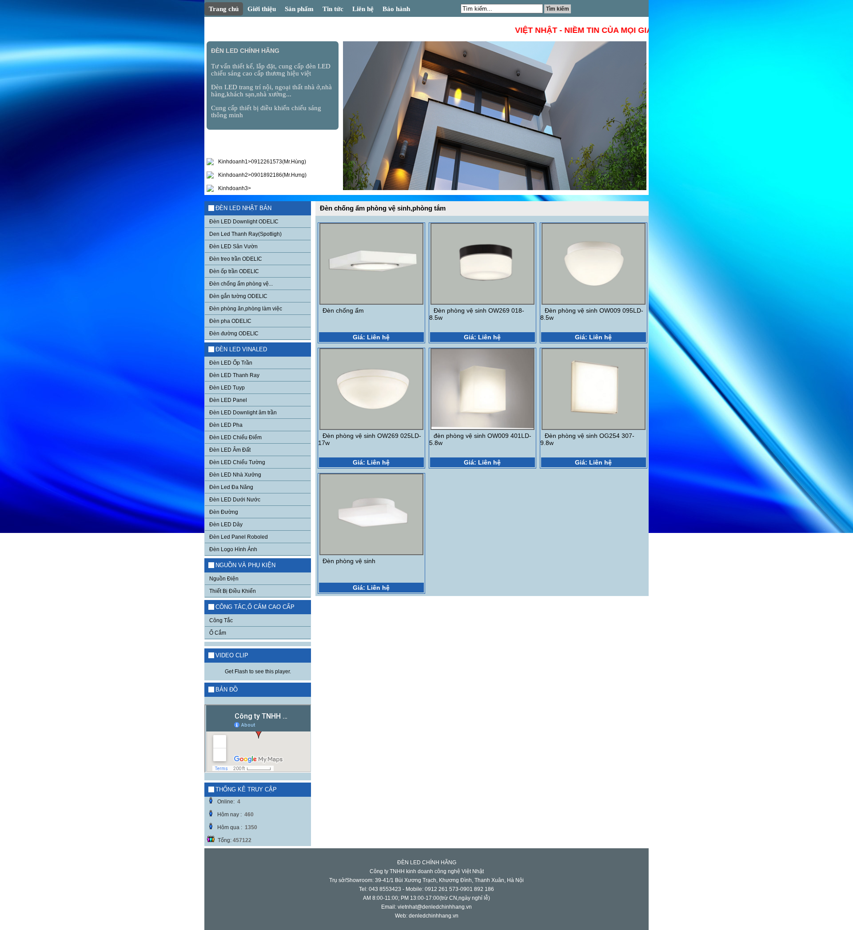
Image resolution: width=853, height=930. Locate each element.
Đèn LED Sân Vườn (233, 246)
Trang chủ (224, 8)
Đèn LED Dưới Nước (234, 500)
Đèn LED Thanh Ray (234, 375)
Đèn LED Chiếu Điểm (235, 437)
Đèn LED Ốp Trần (230, 363)
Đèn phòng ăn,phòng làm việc (245, 309)
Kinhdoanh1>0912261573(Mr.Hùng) (262, 162)
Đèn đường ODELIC (234, 333)
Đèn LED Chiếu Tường (237, 462)
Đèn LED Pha (226, 425)
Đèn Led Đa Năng (231, 487)
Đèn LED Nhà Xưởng (235, 475)
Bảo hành (396, 8)
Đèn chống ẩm (343, 310)
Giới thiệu (261, 8)
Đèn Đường (223, 512)
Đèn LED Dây (226, 524)
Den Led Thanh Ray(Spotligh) (245, 234)
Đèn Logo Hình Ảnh (233, 549)
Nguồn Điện (224, 579)
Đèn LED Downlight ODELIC (244, 222)
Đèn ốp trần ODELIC (234, 271)
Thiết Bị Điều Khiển (232, 591)
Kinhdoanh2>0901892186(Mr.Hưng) (262, 175)
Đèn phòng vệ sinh (349, 560)
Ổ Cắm (217, 633)
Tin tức (333, 8)
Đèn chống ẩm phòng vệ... (241, 284)
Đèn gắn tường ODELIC (238, 296)
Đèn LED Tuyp (227, 388)
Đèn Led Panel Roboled (238, 537)
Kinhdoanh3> (234, 188)
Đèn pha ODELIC (230, 321)
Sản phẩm (299, 8)
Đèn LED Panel (228, 400)
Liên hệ (363, 8)
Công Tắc (221, 620)
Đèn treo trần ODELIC (235, 259)
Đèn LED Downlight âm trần (243, 412)
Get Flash (236, 671)
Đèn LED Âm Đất (230, 450)
